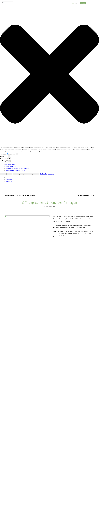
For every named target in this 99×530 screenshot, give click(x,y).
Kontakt (83, 3)
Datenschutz (8, 179)
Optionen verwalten (10, 164)
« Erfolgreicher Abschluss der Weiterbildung (20, 195)
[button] (49, 74)
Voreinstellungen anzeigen (19, 174)
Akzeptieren (3, 174)
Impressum (8, 181)
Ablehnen (10, 174)
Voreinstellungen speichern (33, 174)
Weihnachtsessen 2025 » (86, 195)
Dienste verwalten (10, 166)
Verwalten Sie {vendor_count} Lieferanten (17, 168)
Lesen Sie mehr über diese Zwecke (15, 170)
